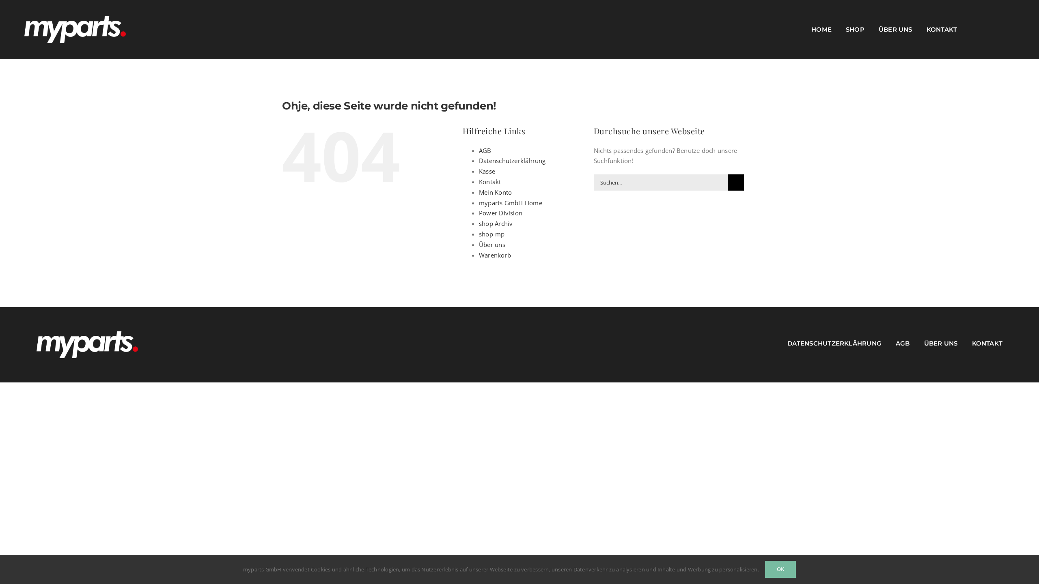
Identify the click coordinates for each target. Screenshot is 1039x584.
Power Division (500, 213)
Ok (780, 569)
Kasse (487, 171)
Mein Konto (495, 192)
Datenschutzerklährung (512, 161)
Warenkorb (495, 255)
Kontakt (490, 182)
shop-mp (492, 234)
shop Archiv (496, 223)
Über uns (492, 244)
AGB (485, 150)
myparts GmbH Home (510, 203)
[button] (1012, 29)
